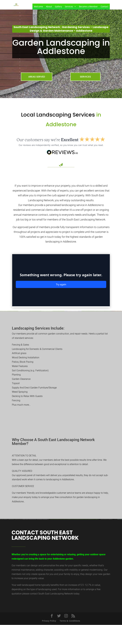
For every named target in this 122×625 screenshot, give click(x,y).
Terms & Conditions (70, 620)
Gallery (58, 6)
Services (69, 6)
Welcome (38, 6)
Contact (104, 6)
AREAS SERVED (36, 76)
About (49, 6)
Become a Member (88, 6)
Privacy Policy (49, 620)
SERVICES (85, 76)
